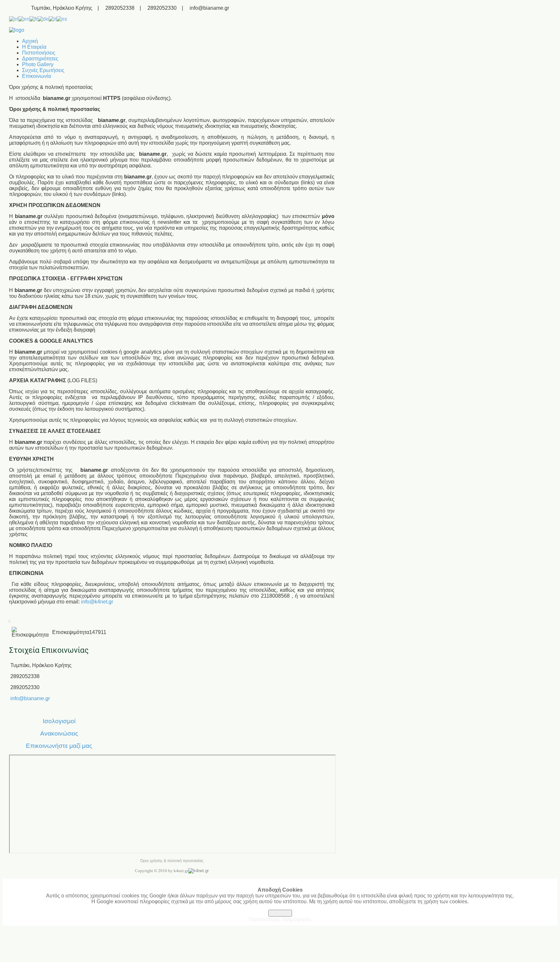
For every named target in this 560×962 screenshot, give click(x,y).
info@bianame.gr (30, 698)
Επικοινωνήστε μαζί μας (59, 745)
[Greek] (13, 18)
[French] (33, 18)
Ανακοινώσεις (59, 733)
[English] (23, 18)
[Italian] (52, 18)
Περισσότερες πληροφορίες (280, 919)
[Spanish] (61, 18)
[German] (43, 18)
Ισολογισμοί (59, 721)
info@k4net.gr (97, 601)
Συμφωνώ (280, 913)
